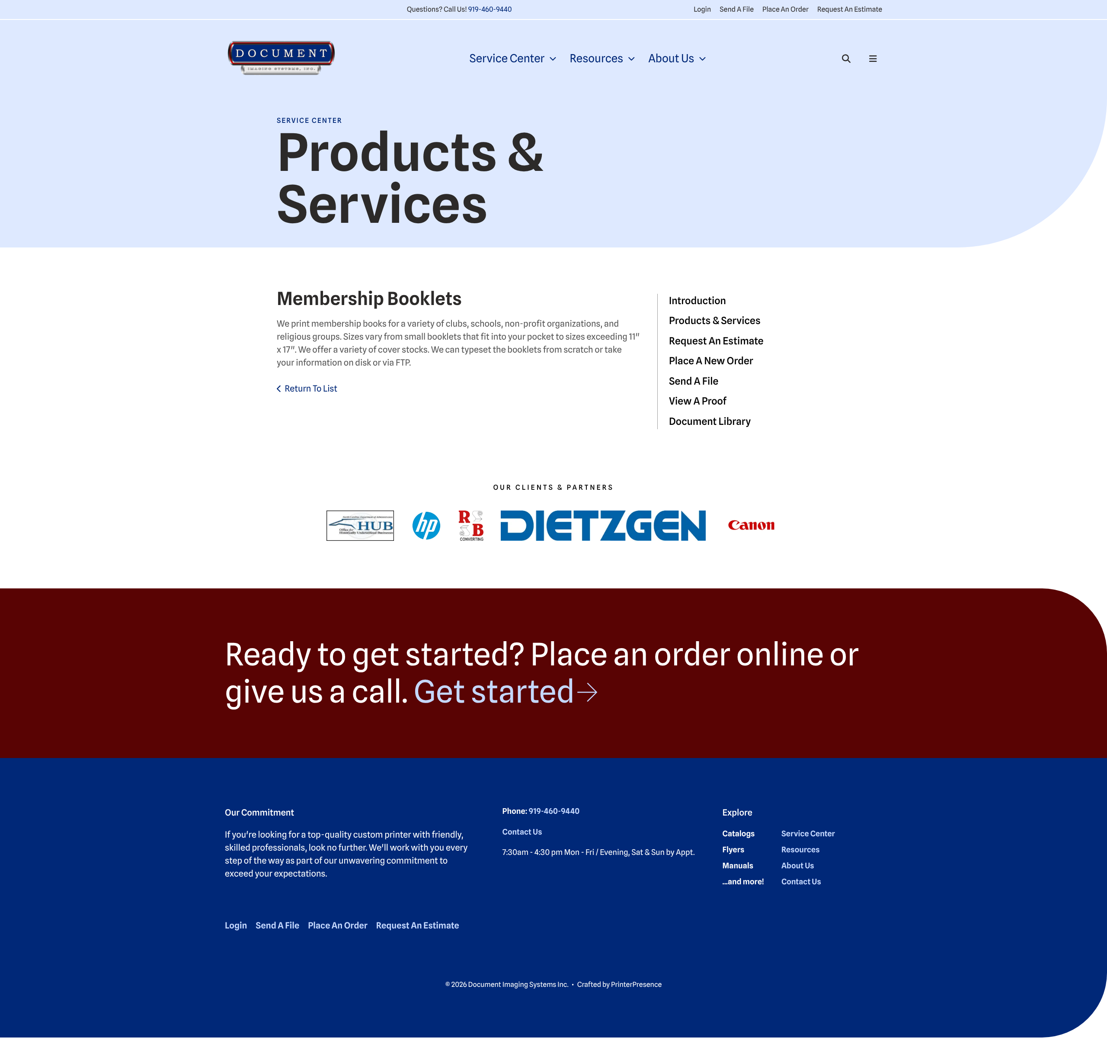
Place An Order (785, 9)
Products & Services (715, 321)
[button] (846, 59)
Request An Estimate (849, 9)
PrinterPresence (636, 984)
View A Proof (697, 401)
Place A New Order (711, 361)
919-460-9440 (490, 9)
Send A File (737, 9)
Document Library (710, 421)
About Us (671, 58)
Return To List (311, 388)
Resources (596, 58)
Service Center (506, 58)
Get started (494, 691)
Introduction (697, 301)
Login (702, 9)
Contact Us (522, 832)
